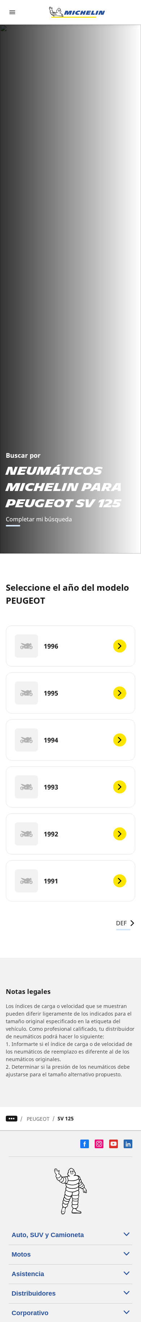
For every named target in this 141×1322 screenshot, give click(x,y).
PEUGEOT (38, 1118)
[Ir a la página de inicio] (77, 12)
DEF (121, 923)
